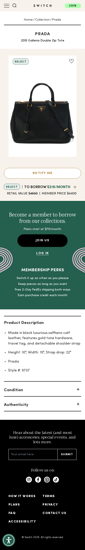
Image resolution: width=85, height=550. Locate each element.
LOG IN (42, 253)
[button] (14, 5)
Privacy (50, 504)
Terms (48, 496)
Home (28, 19)
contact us (54, 513)
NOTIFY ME (42, 173)
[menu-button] (6, 5)
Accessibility (22, 521)
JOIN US (42, 240)
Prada (56, 19)
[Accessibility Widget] (8, 540)
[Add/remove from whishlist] (71, 61)
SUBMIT (67, 454)
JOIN (73, 5)
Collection (42, 19)
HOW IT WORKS (22, 496)
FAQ (12, 513)
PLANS (14, 504)
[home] (42, 5)
